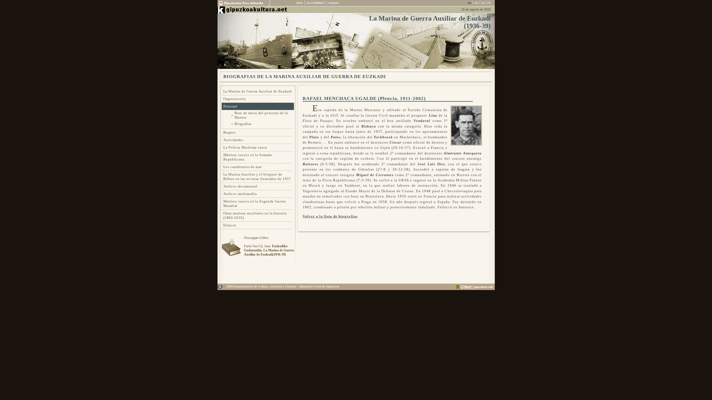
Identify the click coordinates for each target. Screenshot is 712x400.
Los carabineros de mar (242, 167)
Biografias (243, 124)
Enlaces (229, 225)
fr (490, 2)
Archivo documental (240, 186)
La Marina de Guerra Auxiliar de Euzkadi (257, 91)
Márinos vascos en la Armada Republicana (247, 157)
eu (476, 2)
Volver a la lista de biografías (330, 216)
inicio (299, 2)
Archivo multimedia (240, 194)
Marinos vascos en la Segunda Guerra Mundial (254, 203)
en (483, 2)
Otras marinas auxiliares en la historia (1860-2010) (255, 215)
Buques (229, 132)
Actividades (233, 140)
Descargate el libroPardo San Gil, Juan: (269, 246)
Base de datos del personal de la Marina (261, 115)
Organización (234, 99)
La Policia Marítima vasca (245, 147)
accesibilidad (315, 2)
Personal (230, 106)
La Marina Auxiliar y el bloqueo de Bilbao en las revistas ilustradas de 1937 (257, 176)
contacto (333, 2)
